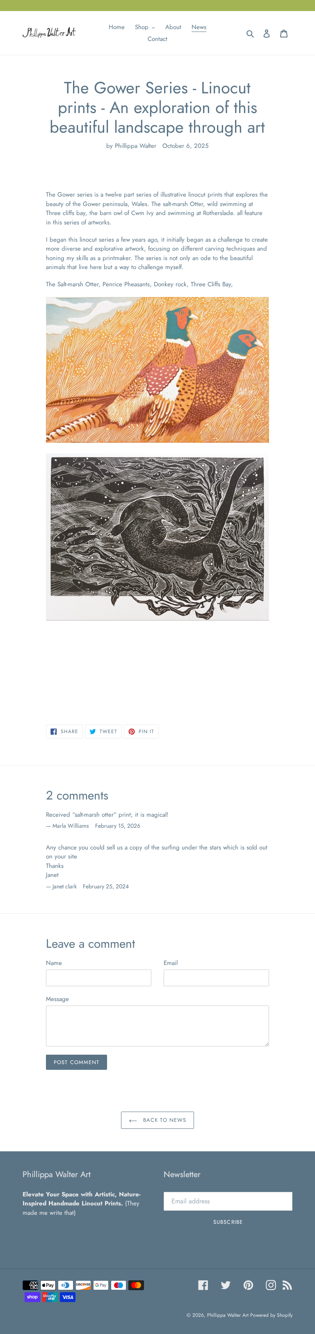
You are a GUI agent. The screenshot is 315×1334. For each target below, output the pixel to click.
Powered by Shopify (271, 1315)
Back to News (163, 1120)
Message (57, 998)
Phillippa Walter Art (228, 1315)
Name (54, 962)
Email (171, 962)
